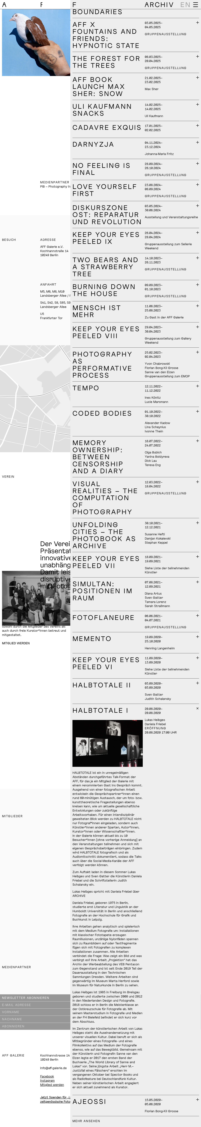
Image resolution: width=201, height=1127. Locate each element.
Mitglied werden (52, 1084)
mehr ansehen (86, 1121)
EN (185, 4)
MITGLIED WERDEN (16, 643)
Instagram (47, 1080)
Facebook (47, 1076)
